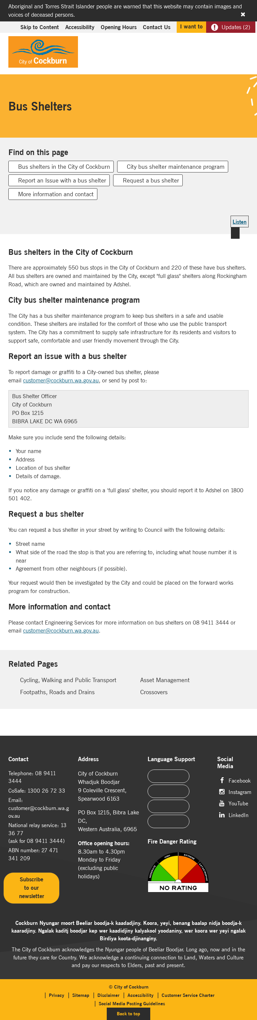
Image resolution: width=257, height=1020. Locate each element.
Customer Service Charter (188, 995)
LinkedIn (239, 814)
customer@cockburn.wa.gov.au (61, 380)
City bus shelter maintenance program (176, 166)
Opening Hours (119, 27)
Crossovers (154, 692)
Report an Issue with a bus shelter (62, 180)
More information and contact (56, 194)
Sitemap (80, 995)
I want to (191, 26)
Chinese (168, 776)
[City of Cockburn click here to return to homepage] (43, 53)
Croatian (168, 821)
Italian (168, 806)
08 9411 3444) (46, 840)
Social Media (225, 763)
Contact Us (156, 27)
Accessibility (79, 27)
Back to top (133, 1013)
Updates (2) (236, 27)
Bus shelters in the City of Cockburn (64, 166)
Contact (18, 759)
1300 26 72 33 (46, 790)
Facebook (240, 780)
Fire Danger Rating (172, 841)
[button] (227, 42)
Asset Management (165, 679)
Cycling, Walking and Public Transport (68, 679)
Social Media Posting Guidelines (132, 1004)
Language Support (171, 759)
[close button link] (243, 14)
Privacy (56, 995)
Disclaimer (108, 995)
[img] (178, 880)
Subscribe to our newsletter (31, 887)
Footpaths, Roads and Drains (57, 692)
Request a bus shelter (151, 180)
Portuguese (168, 791)
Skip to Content (39, 27)
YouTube (238, 803)
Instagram (240, 791)
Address (88, 759)
